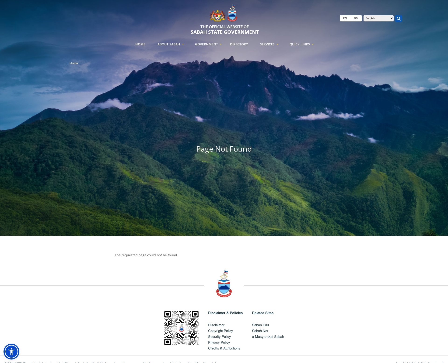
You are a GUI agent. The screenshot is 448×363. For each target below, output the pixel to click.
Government (206, 44)
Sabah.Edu (260, 324)
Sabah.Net (260, 330)
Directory (239, 44)
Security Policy (219, 336)
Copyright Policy (220, 330)
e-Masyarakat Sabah (268, 336)
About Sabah (169, 44)
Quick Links (300, 44)
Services (267, 44)
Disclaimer (216, 324)
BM (356, 18)
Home (140, 44)
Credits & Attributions (224, 348)
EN (345, 18)
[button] (11, 351)
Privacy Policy (219, 342)
